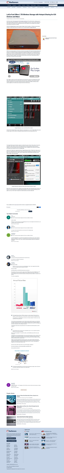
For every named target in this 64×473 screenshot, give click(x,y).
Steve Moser (8, 460)
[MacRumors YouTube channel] (52, 2)
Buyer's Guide (33, 5)
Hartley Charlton (31, 417)
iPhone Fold (24, 7)
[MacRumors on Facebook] (48, 2)
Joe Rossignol (30, 408)
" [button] (26, 317)
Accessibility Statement (9, 467)
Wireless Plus (13, 26)
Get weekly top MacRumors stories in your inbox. (23, 209)
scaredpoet (12, 262)
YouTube (27, 431)
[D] (8, 386)
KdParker (12, 255)
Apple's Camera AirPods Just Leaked (34, 437)
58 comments (8, 207)
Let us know (40, 2)
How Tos (23, 5)
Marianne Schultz (16, 454)
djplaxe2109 (13, 383)
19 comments (24, 414)
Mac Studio (13, 7)
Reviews (28, 5)
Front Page (9, 5)
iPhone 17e (52, 7)
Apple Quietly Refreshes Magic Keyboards (25, 416)
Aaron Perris (15, 460)
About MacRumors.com (11, 438)
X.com (9, 446)
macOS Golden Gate (40, 7)
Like (15, 231)
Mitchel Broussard (9, 451)
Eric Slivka (22, 18)
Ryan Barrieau (16, 457)
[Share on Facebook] (40, 207)
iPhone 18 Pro (19, 7)
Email (7, 446)
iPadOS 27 (33, 7)
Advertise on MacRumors (11, 440)
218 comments (24, 403)
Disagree (17, 231)
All (56, 7)
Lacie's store (17, 204)
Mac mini (8, 7)
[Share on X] (38, 207)
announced (16, 21)
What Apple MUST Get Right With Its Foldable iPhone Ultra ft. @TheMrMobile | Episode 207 (51, 434)
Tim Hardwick (30, 397)
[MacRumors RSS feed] (55, 2)
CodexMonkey (13, 233)
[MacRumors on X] (49, 2)
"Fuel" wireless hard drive (23, 21)
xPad (12, 215)
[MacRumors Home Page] (12, 2)
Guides (19, 5)
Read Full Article (19, 403)
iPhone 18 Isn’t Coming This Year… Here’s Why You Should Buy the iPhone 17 (34, 448)
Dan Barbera (8, 457)
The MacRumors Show (47, 431)
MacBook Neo (47, 7)
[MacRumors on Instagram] (46, 2)
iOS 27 (29, 7)
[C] (8, 236)
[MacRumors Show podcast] (45, 2)
